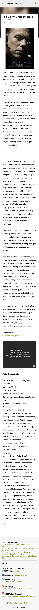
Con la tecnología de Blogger (21, 603)
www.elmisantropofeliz (11, 336)
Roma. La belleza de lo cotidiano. (13, 554)
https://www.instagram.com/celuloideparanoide (19, 596)
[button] (3, 23)
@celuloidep (16, 571)
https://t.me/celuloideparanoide (13, 582)
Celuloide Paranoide (14, 3)
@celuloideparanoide (21, 575)
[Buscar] (36, 3)
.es (21, 336)
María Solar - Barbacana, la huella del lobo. (17, 552)
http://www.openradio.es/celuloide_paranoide (18, 589)
